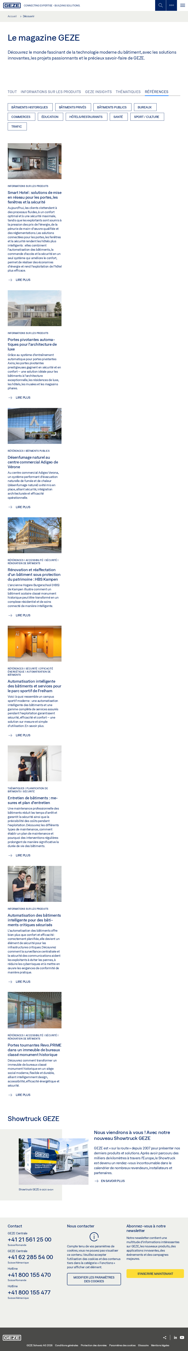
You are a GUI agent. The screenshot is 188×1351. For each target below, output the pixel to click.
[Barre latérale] (171, 5)
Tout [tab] (12, 92)
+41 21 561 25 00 (29, 1239)
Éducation (49, 116)
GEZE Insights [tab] (98, 92)
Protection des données (94, 1345)
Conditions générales (66, 1345)
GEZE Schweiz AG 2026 (40, 1345)
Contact (15, 1226)
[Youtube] (182, 1338)
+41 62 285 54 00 (30, 1257)
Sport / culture (146, 116)
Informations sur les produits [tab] (51, 92)
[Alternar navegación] (182, 5)
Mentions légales (160, 1345)
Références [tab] (157, 92)
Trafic (16, 126)
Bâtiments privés (72, 107)
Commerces (20, 116)
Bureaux (145, 107)
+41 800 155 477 (29, 1292)
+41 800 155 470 (29, 1274)
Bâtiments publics (111, 107)
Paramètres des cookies (122, 1345)
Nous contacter (80, 1226)
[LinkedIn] (175, 1338)
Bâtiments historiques (29, 107)
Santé (118, 116)
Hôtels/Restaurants (85, 116)
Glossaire (143, 1345)
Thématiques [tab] (128, 92)
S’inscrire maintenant (155, 1273)
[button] (164, 1338)
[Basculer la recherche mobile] (160, 5)
